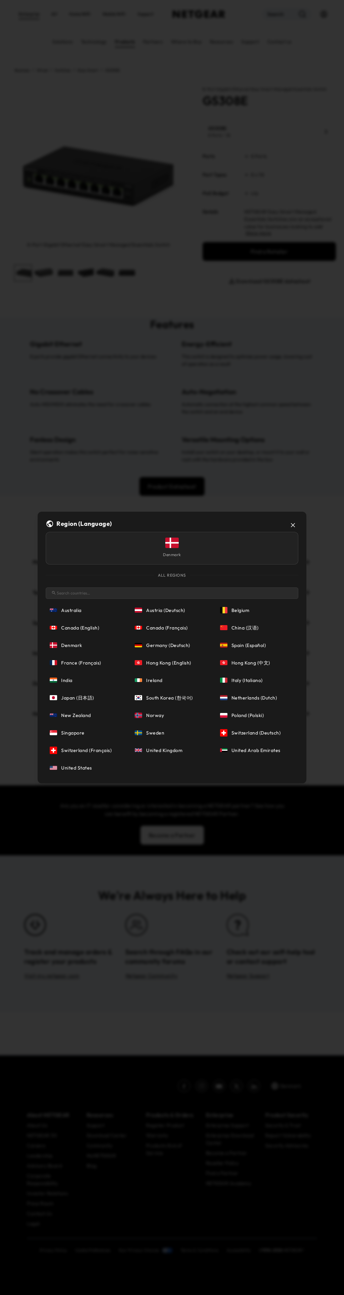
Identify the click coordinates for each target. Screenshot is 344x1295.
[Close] (293, 525)
